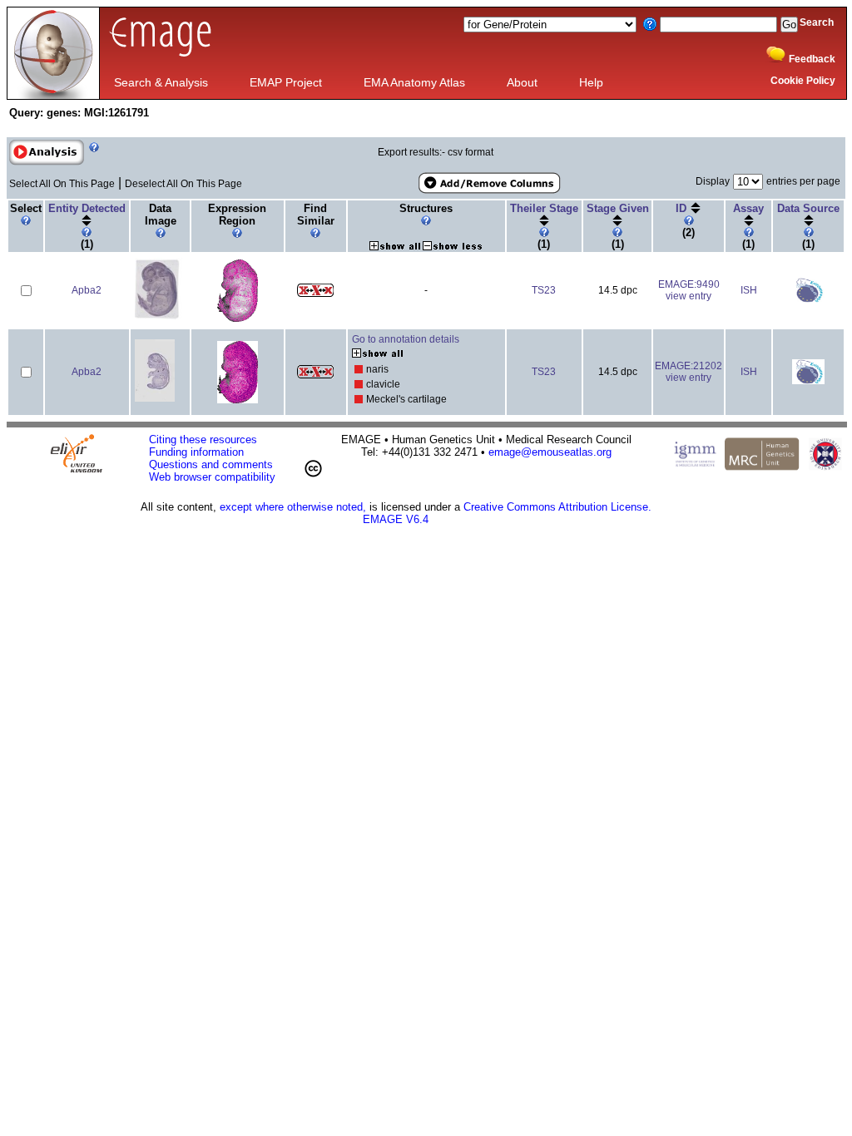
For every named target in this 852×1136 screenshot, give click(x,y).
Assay (748, 208)
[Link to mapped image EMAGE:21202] (237, 400)
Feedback (812, 59)
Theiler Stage (544, 208)
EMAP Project (286, 82)
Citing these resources (203, 439)
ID (683, 208)
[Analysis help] (92, 162)
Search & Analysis (161, 82)
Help (591, 82)
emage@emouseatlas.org (550, 452)
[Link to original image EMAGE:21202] (155, 398)
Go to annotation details (405, 339)
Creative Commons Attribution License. (557, 507)
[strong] (358, 370)
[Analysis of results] (46, 152)
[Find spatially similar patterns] (315, 293)
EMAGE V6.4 (395, 519)
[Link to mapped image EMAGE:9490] (237, 318)
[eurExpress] (808, 299)
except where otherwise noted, (293, 507)
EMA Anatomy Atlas (414, 82)
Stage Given (618, 208)
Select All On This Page (62, 184)
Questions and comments (211, 464)
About (522, 82)
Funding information (196, 452)
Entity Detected (87, 208)
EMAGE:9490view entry (689, 290)
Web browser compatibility (212, 477)
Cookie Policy (802, 80)
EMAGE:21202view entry (688, 371)
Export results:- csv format (435, 152)
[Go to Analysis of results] (46, 162)
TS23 (544, 290)
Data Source (808, 208)
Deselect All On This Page (183, 184)
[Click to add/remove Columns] (488, 183)
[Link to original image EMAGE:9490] (159, 317)
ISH (749, 290)
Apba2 (87, 290)
